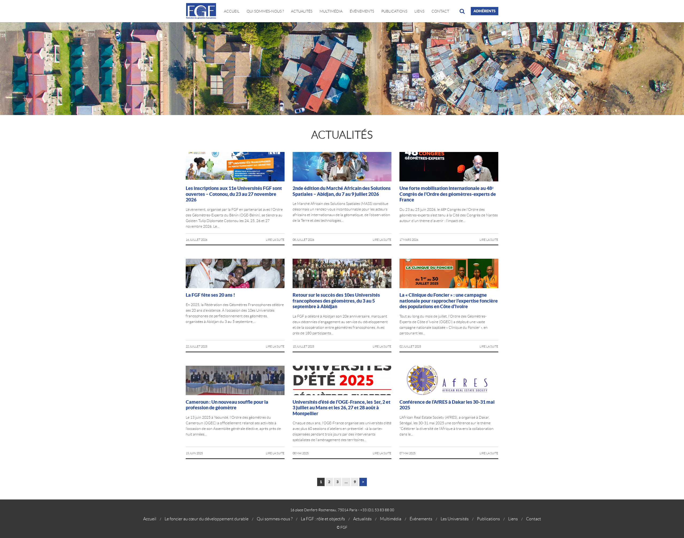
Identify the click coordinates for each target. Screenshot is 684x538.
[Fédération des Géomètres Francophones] (203, 11)
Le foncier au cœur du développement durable (206, 519)
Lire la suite (275, 239)
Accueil (231, 11)
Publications (394, 11)
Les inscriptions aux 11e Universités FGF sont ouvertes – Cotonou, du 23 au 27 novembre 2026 (234, 194)
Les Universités (455, 519)
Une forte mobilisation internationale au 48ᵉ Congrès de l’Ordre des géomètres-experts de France (447, 194)
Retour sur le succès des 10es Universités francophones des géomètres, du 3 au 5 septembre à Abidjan (336, 300)
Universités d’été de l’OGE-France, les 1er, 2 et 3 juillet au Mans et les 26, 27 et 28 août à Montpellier (341, 407)
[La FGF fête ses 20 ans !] (235, 273)
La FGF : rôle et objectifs (323, 519)
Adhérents (484, 11)
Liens (419, 11)
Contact (440, 11)
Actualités (301, 11)
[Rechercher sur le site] (462, 11)
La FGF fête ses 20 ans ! (210, 295)
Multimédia (331, 11)
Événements (362, 11)
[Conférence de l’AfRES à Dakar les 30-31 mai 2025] (448, 380)
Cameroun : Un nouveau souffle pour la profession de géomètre (227, 405)
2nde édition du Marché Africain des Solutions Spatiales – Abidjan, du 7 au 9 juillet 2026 (342, 191)
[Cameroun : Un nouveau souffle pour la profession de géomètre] (235, 380)
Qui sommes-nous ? (275, 519)
